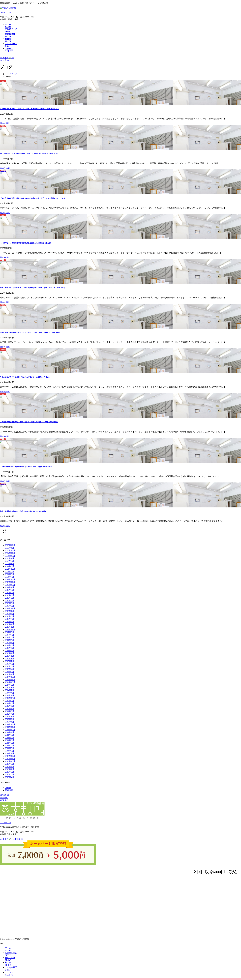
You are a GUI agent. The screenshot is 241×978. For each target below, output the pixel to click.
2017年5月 (9, 640)
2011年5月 (9, 743)
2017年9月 (9, 632)
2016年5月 (9, 648)
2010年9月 (9, 764)
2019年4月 (9, 600)
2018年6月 (9, 614)
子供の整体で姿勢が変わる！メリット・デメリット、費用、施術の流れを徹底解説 (30, 332)
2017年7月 (9, 635)
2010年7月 (9, 769)
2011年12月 (10, 724)
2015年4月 (9, 669)
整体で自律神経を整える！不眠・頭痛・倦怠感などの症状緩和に (23, 511)
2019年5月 (9, 598)
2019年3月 (9, 603)
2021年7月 (9, 577)
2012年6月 (9, 709)
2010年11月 (10, 759)
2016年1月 (9, 656)
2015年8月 (9, 658)
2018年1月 (9, 627)
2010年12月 (10, 756)
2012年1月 (9, 722)
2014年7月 (9, 690)
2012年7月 (9, 706)
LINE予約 (4, 795)
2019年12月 (10, 579)
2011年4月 (9, 745)
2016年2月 (9, 653)
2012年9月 (9, 701)
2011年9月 (9, 732)
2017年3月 (9, 645)
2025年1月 (9, 548)
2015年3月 (9, 672)
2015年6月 (9, 664)
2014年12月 (10, 677)
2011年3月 (9, 748)
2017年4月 (9, 643)
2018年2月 (9, 624)
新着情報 (9, 790)
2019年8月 (9, 590)
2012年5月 (9, 711)
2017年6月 (9, 637)
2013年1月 (9, 695)
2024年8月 (9, 561)
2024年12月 (10, 550)
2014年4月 (9, 693)
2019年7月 (9, 593)
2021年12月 (10, 569)
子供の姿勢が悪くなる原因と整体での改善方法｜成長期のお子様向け (25, 377)
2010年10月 (10, 761)
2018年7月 (9, 611)
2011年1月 (9, 753)
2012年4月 (9, 714)
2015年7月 (9, 661)
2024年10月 (10, 556)
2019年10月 (10, 585)
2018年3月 (9, 622)
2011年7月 (9, 738)
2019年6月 (9, 595)
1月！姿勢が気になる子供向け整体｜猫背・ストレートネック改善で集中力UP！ (29, 153)
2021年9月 (9, 571)
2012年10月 (10, 698)
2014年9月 (9, 685)
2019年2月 (9, 606)
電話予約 (4, 798)
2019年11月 (10, 582)
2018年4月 (9, 619)
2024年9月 (9, 558)
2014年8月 (9, 687)
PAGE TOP (233, 946)
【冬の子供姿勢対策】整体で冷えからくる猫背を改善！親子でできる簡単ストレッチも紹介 (33, 198)
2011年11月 (10, 727)
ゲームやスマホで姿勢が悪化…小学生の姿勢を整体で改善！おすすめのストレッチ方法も (32, 288)
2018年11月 (10, 608)
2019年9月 (9, 587)
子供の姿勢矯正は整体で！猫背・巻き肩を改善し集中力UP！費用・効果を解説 (29, 422)
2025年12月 (10, 545)
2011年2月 (9, 751)
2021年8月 (9, 574)
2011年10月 (10, 730)
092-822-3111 (5, 12)
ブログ (8, 788)
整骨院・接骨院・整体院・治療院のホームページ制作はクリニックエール (64, 939)
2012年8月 (9, 703)
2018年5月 (9, 616)
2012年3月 (9, 716)
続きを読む (5, 123)
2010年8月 (9, 767)
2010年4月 (9, 777)
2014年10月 (10, 682)
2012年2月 (9, 719)
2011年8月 (9, 735)
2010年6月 (9, 772)
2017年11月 (10, 629)
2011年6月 (9, 740)
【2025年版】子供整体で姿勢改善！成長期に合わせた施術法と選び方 (25, 243)
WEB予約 (4, 58)
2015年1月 (9, 674)
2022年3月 (9, 566)
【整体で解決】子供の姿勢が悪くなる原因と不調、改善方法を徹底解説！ (27, 467)
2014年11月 (10, 680)
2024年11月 (10, 553)
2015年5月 (9, 666)
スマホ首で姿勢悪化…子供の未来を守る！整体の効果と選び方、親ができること (29, 109)
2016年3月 (9, 651)
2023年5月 (9, 564)
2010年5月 (9, 774)
